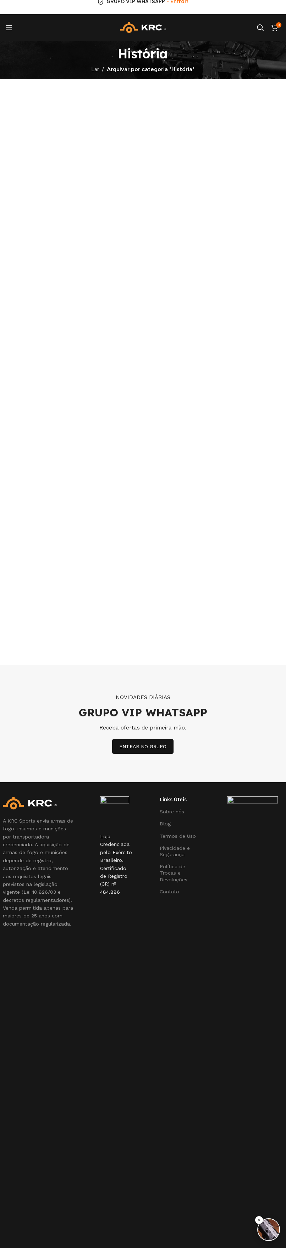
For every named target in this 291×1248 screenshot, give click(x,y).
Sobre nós (172, 811)
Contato (169, 891)
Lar (95, 69)
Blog (165, 823)
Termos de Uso (178, 836)
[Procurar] (260, 28)
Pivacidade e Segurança (175, 851)
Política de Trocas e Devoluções (173, 873)
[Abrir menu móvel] (9, 28)
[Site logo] (143, 27)
